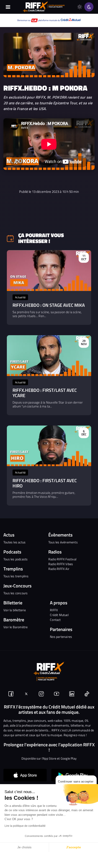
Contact (55, 619)
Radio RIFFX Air (58, 568)
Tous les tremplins (16, 576)
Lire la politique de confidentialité (25, 825)
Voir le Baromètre (15, 627)
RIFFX (54, 610)
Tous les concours (15, 593)
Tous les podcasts (15, 559)
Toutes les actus (14, 542)
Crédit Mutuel (59, 614)
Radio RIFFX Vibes (60, 564)
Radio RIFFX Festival (62, 559)
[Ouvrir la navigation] (8, 6)
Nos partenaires (61, 636)
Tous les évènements (63, 542)
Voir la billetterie (14, 610)
